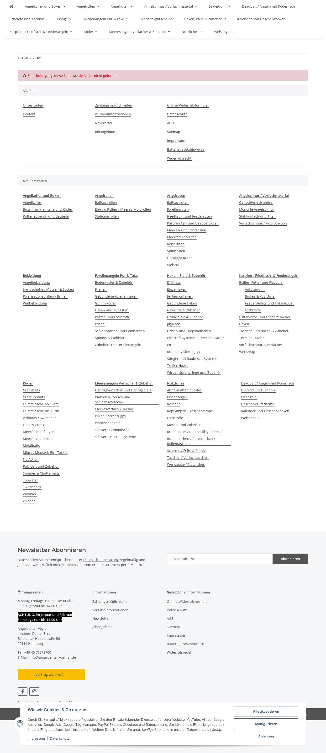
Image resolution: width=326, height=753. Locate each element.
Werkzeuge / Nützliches (186, 464)
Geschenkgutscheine (257, 404)
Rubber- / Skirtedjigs (183, 351)
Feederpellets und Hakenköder (269, 303)
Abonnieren (290, 558)
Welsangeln (250, 418)
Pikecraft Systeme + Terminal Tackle (195, 338)
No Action (30, 459)
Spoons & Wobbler (110, 338)
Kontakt (29, 114)
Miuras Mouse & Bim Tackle (45, 452)
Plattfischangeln (108, 423)
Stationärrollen (107, 216)
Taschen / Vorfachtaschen (187, 457)
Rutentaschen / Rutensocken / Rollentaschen (191, 441)
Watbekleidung (35, 303)
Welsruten (175, 264)
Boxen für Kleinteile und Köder (47, 209)
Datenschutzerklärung (101, 559)
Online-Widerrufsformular (188, 105)
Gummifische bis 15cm (41, 411)
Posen (100, 324)
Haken (244, 324)
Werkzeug (247, 351)
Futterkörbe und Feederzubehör (264, 317)
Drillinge (174, 282)
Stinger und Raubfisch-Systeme (192, 358)
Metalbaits (31, 445)
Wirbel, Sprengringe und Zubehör (194, 372)
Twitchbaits (32, 487)
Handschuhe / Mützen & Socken (48, 289)
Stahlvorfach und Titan (257, 216)
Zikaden (29, 501)
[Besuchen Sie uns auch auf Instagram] (34, 691)
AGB (170, 123)
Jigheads (174, 324)
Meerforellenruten (182, 237)
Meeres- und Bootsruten (186, 230)
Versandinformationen (113, 114)
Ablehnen (266, 736)
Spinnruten (176, 251)
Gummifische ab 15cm (40, 404)
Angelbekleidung (36, 282)
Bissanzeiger (177, 397)
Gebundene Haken (182, 303)
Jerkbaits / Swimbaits (39, 418)
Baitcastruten (178, 202)
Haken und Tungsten (111, 310)
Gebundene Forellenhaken (116, 296)
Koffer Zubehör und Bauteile (46, 216)
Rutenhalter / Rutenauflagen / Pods (195, 431)
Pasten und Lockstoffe (112, 317)
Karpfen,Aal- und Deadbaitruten (193, 223)
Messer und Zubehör (184, 424)
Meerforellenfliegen (38, 431)
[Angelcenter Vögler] (11, 6)
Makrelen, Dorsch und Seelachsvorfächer (112, 399)
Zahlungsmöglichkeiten (113, 105)
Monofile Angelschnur (256, 209)
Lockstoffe (253, 310)
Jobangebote (105, 131)
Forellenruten (178, 209)
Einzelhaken (176, 289)
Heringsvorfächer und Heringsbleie (123, 390)
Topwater (30, 480)
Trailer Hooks (177, 365)
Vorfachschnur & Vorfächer (260, 344)
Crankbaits (31, 390)
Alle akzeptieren (266, 711)
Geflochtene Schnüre (256, 202)
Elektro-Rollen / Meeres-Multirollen (123, 209)
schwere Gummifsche (112, 429)
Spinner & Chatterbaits (41, 473)
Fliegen (100, 289)
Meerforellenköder (38, 438)
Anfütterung (254, 289)
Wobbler (30, 494)
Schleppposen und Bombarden (120, 331)
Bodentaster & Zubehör (113, 282)
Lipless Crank (33, 424)
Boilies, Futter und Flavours (261, 282)
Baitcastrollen (106, 202)
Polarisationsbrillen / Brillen (45, 296)
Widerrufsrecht (179, 158)
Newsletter (103, 123)
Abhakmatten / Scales (184, 390)
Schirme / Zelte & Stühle (186, 450)
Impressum (36, 738)
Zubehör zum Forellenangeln (118, 344)
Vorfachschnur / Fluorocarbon (263, 223)
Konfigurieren (266, 724)
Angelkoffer (32, 202)
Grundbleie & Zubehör (185, 317)
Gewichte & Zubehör (183, 310)
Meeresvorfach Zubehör (114, 409)
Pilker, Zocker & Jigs (110, 416)
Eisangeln (249, 397)
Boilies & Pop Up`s (260, 296)
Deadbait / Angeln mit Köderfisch (267, 383)
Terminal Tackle (251, 338)
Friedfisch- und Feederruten (189, 216)
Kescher (173, 404)
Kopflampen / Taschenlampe (190, 411)
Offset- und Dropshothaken (189, 331)
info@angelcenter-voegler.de (53, 657)
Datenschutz (60, 738)
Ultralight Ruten (180, 258)
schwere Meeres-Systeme (115, 436)
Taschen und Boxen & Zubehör (264, 331)
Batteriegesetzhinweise (185, 149)
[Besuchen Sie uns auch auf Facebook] (22, 691)
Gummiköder (105, 303)
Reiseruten (175, 244)
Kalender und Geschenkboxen (265, 411)
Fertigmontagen (179, 296)
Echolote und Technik (258, 390)
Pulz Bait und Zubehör (41, 466)
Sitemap (173, 131)
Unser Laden (33, 105)
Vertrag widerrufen (51, 674)
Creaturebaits (34, 397)
